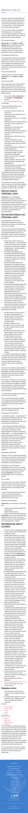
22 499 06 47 (10, 770)
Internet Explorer (8, 707)
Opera (6, 712)
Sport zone (14, 784)
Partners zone (14, 786)
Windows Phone (8, 722)
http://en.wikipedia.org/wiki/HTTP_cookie (15, 682)
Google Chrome (8, 708)
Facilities (14, 787)
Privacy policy (14, 806)
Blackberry (7, 724)
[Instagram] (11, 795)
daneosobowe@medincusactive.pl (13, 101)
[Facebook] (14, 795)
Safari (6, 714)
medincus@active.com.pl (14, 774)
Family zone (14, 782)
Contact (14, 789)
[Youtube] (17, 795)
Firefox (6, 710)
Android (6, 718)
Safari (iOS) (7, 720)
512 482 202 (10, 772)
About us (14, 781)
